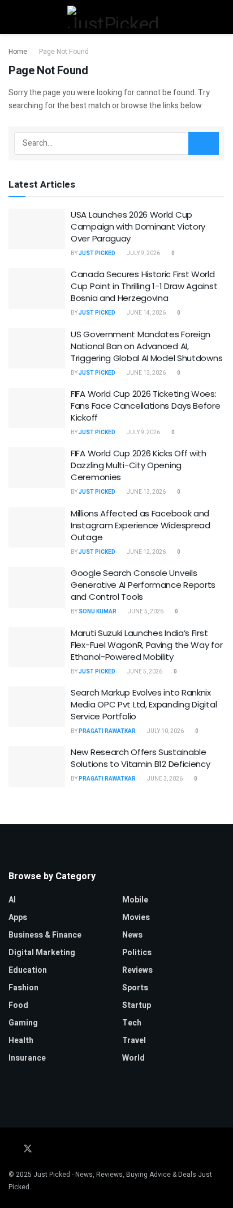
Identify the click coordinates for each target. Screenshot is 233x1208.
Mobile (135, 900)
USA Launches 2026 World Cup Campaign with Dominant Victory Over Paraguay (138, 226)
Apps (17, 917)
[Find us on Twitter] (27, 1149)
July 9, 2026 (143, 253)
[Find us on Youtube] (73, 1149)
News (132, 935)
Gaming (23, 1023)
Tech (131, 1023)
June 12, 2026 (146, 552)
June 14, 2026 (146, 313)
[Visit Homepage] (116, 17)
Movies (136, 917)
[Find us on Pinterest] (58, 1149)
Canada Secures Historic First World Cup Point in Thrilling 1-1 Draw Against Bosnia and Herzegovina (144, 286)
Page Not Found (64, 51)
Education (27, 970)
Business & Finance (44, 935)
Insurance (27, 1058)
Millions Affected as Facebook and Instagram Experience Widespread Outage (140, 525)
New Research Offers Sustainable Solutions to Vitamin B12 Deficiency (140, 758)
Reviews (137, 970)
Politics (137, 953)
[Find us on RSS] (87, 1149)
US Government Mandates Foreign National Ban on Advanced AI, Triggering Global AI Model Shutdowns (146, 346)
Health (20, 1040)
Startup (136, 1005)
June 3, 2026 (164, 779)
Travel (134, 1040)
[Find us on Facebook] (11, 1149)
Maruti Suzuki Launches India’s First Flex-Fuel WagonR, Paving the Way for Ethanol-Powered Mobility (146, 645)
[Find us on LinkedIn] (43, 1149)
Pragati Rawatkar (107, 731)
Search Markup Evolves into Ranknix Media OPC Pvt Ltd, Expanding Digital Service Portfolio (144, 704)
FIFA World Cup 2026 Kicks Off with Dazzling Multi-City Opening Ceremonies (138, 465)
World (133, 1058)
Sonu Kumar (97, 612)
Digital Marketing (41, 953)
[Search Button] (220, 17)
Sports (135, 988)
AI (12, 900)
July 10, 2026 (165, 731)
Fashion (23, 988)
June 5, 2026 (145, 612)
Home (17, 51)
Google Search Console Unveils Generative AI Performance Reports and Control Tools (143, 585)
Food (18, 1005)
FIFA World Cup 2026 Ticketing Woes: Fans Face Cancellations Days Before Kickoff (146, 405)
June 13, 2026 (146, 373)
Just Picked (97, 253)
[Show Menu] (13, 17)
